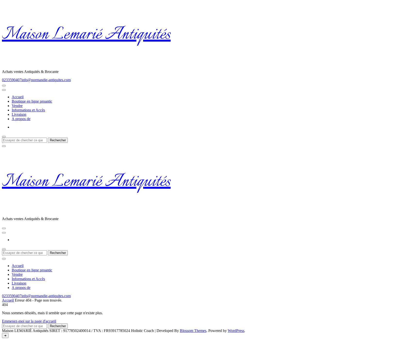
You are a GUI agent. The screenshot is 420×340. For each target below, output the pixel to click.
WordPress (236, 331)
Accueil (18, 97)
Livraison (19, 114)
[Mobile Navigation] (4, 85)
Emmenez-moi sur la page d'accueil (29, 321)
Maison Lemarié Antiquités (86, 34)
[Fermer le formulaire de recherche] (4, 146)
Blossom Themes (193, 331)
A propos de (21, 119)
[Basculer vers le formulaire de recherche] (4, 136)
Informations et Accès (28, 110)
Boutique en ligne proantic (32, 101)
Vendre (17, 106)
